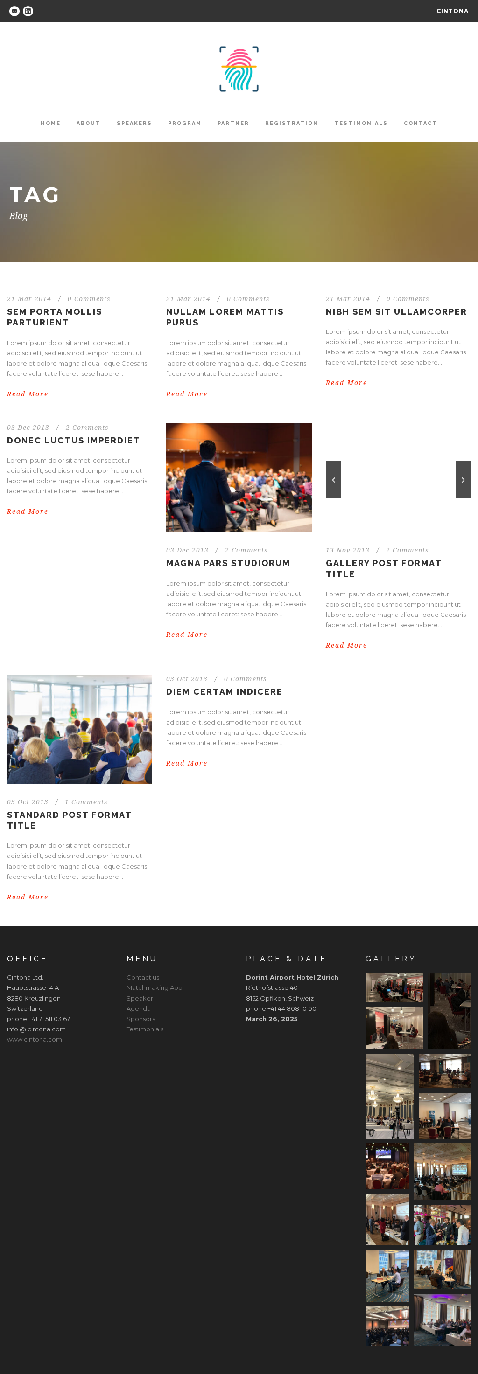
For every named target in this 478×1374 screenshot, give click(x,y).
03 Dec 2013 (28, 427)
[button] (394, 987)
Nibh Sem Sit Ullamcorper (396, 312)
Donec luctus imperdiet (74, 440)
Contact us (143, 977)
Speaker (140, 998)
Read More (28, 394)
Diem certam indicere (224, 692)
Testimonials (361, 123)
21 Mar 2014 (29, 299)
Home (51, 123)
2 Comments (87, 427)
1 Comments (86, 802)
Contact (420, 123)
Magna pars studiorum (228, 563)
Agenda (139, 1008)
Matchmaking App (155, 987)
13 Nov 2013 (348, 550)
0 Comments (89, 299)
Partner (233, 123)
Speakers (134, 123)
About (89, 123)
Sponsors (141, 1018)
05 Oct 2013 (28, 802)
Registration (291, 123)
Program (185, 123)
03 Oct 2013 (187, 679)
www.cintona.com (34, 1039)
